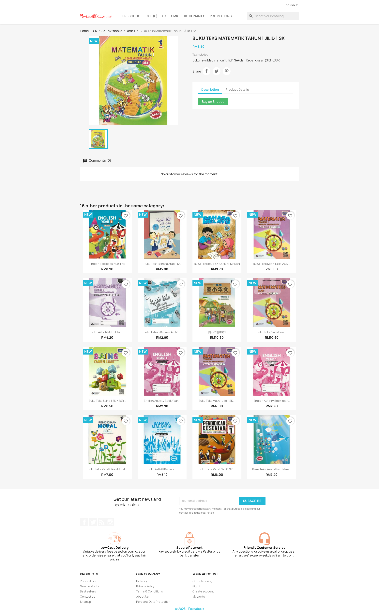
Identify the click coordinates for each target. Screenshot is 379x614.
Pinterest (227, 71)
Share (206, 71)
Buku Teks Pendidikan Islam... (271, 469)
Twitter (93, 522)
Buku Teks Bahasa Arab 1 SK (162, 264)
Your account (205, 574)
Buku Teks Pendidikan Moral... (107, 469)
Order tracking (202, 581)
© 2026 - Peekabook (189, 609)
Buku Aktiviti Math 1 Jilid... (107, 332)
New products (89, 586)
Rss (102, 522)
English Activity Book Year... (162, 401)
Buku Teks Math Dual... (272, 332)
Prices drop (88, 581)
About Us (142, 596)
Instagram (110, 522)
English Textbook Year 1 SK (107, 264)
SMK (174, 16)
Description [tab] (210, 90)
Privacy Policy (145, 586)
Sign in (196, 586)
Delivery (141, 581)
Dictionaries (194, 16)
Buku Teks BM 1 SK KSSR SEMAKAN (217, 264)
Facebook (84, 522)
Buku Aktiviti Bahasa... (162, 469)
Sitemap (85, 602)
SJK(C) (152, 16)
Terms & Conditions (149, 591)
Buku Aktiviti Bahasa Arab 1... (162, 332)
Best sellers (88, 591)
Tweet (216, 71)
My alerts (198, 596)
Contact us (87, 596)
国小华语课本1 (217, 332)
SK (164, 16)
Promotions (221, 16)
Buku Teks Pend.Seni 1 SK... (217, 469)
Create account (203, 591)
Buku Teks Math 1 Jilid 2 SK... (271, 264)
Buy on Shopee (213, 101)
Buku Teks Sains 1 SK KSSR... (107, 401)
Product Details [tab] (237, 90)
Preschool (132, 16)
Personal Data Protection (153, 602)
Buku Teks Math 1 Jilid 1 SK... (217, 401)
